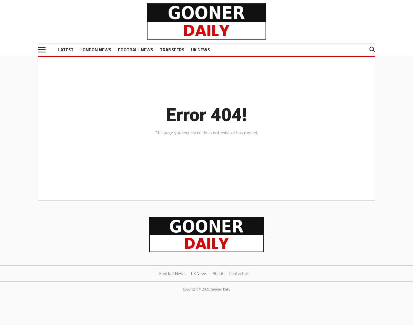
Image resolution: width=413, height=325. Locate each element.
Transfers (172, 49)
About (218, 273)
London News (95, 49)
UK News (200, 49)
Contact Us (239, 273)
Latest (66, 49)
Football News (135, 49)
